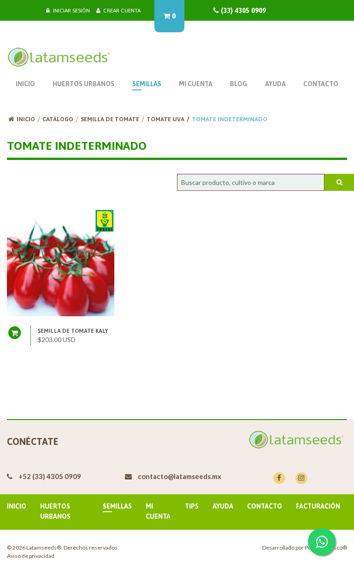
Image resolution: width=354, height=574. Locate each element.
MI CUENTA (195, 84)
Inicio (26, 119)
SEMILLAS (146, 84)
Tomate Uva (165, 119)
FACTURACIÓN (318, 506)
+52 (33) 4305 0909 (49, 476)
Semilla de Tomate (110, 119)
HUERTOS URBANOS (83, 84)
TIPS (192, 506)
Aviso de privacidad (30, 555)
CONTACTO (320, 84)
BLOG (238, 84)
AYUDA (275, 84)
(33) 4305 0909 (242, 10)
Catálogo (57, 119)
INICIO (25, 84)
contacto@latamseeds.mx (179, 476)
